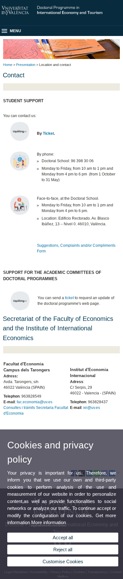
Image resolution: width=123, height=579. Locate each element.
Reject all (62, 549)
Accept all (63, 537)
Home (7, 65)
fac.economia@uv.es (34, 402)
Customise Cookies (63, 561)
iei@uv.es (91, 407)
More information (48, 522)
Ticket (48, 133)
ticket (69, 298)
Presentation (25, 65)
